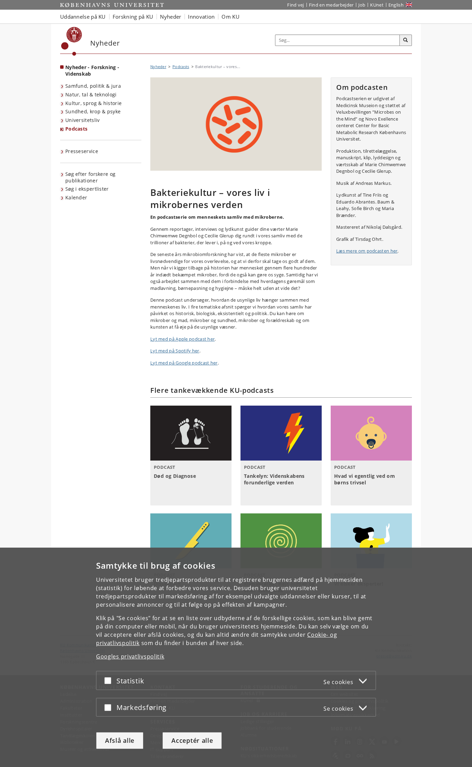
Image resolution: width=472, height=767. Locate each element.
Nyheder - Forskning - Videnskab (92, 70)
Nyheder (158, 66)
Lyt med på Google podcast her (184, 363)
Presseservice (81, 151)
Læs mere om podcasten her (367, 251)
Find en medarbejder (331, 5)
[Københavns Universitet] (71, 41)
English (396, 5)
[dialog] (236, 657)
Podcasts (76, 128)
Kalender (76, 197)
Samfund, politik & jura (93, 86)
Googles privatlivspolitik (130, 656)
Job (361, 5)
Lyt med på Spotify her (174, 351)
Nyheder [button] (170, 16)
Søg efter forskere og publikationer (90, 177)
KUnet (377, 5)
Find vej (295, 5)
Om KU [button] (230, 16)
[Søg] (405, 40)
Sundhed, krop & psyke (93, 111)
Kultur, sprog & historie (93, 103)
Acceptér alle (192, 740)
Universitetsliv (82, 120)
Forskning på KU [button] (133, 16)
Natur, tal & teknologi (91, 94)
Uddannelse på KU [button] (83, 16)
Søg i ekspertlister (87, 189)
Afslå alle (119, 740)
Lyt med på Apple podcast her (182, 339)
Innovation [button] (201, 16)
